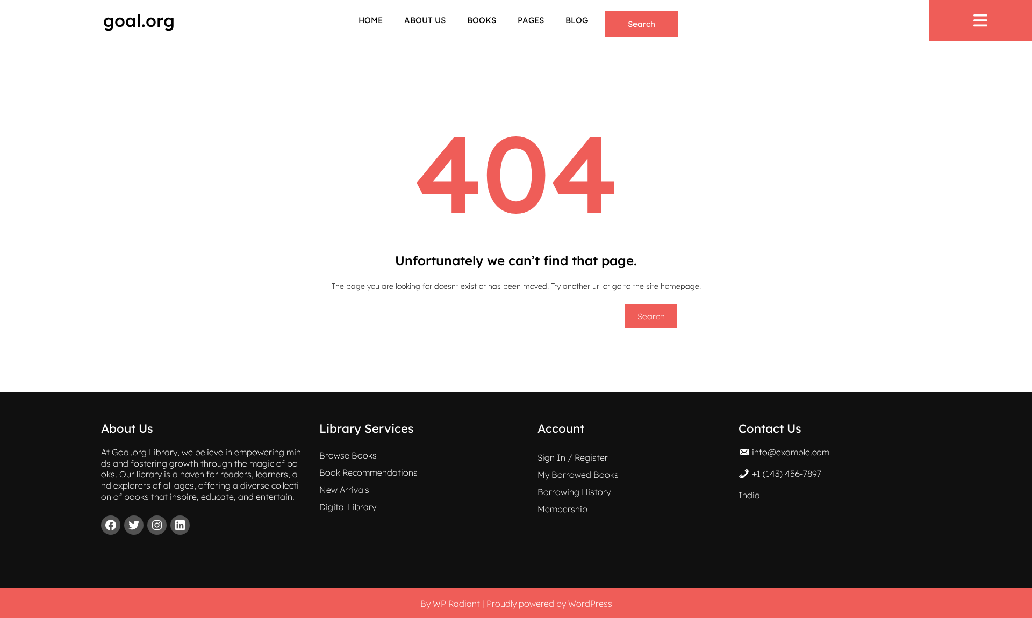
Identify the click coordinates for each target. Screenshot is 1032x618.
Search (641, 24)
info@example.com (790, 452)
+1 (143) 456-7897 (786, 473)
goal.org (139, 20)
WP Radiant (456, 603)
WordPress (590, 603)
